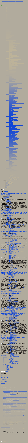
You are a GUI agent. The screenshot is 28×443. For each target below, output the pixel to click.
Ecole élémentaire (9, 367)
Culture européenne (13, 354)
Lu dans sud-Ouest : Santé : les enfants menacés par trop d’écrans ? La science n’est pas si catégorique (14, 213)
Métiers (7, 278)
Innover (4, 198)
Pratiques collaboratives (14, 292)
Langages (8, 259)
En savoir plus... (4, 210)
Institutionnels (9, 220)
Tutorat (10, 253)
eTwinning (11, 299)
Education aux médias (13, 271)
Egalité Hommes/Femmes (14, 356)
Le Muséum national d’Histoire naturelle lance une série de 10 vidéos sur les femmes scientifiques (14, 422)
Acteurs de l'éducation (7, 209)
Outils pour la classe (13, 234)
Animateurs (8, 210)
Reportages (8, 195)
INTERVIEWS (3, 379)
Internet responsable (13, 274)
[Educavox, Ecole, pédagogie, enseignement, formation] (12, 1)
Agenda (7, 197)
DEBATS (2, 375)
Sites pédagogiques (13, 318)
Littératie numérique (13, 275)
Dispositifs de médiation (14, 240)
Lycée (7, 369)
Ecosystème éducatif (13, 335)
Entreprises (8, 217)
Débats (7, 192)
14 (3, 367)
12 (3, 365)
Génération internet (13, 336)
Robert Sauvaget (10, 244)
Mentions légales (5, 428)
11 (3, 364)
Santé (10, 341)
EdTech (7, 214)
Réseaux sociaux (12, 277)
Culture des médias (13, 268)
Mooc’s (10, 250)
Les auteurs (5, 371)
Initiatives (11, 232)
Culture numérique (13, 229)
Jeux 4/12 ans (12, 256)
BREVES (3, 383)
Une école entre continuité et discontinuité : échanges (14, 231)
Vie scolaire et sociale (13, 363)
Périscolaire (8, 365)
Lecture (10, 264)
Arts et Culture (9, 235)
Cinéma (10, 237)
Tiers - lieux (11, 362)
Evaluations (11, 230)
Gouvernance (12, 358)
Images (10, 290)
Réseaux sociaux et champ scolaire (16, 309)
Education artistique (13, 312)
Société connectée (12, 342)
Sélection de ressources (11, 310)
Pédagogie (8, 201)
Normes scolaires (12, 339)
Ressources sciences (13, 316)
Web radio (11, 297)
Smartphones (11, 294)
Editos (4, 296)
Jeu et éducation (12, 255)
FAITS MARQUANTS (5, 377)
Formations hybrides (13, 248)
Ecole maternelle (9, 366)
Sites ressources (12, 252)
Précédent (5, 357)
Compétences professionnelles (15, 243)
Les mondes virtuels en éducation (15, 291)
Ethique (10, 357)
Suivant (4, 368)
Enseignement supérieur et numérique (16, 247)
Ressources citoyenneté (14, 315)
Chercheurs (8, 211)
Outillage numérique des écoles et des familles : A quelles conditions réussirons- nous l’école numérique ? (13, 314)
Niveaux (5, 364)
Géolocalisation (12, 289)
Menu (2, 189)
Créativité (11, 228)
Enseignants (8, 216)
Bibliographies (12, 311)
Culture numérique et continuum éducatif (11, 293)
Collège (7, 368)
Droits (10, 270)
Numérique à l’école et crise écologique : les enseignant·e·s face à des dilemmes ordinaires (15, 416)
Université (8, 370)
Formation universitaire (13, 249)
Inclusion (11, 359)
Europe (10, 345)
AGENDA (3, 384)
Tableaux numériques (13, 295)
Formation (8, 242)
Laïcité (10, 360)
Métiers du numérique (13, 282)
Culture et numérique (13, 239)
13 (3, 366)
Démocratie (11, 355)
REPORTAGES (4, 381)
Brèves (4, 197)
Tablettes (11, 296)
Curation (11, 269)
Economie (11, 334)
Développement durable (14, 322)
